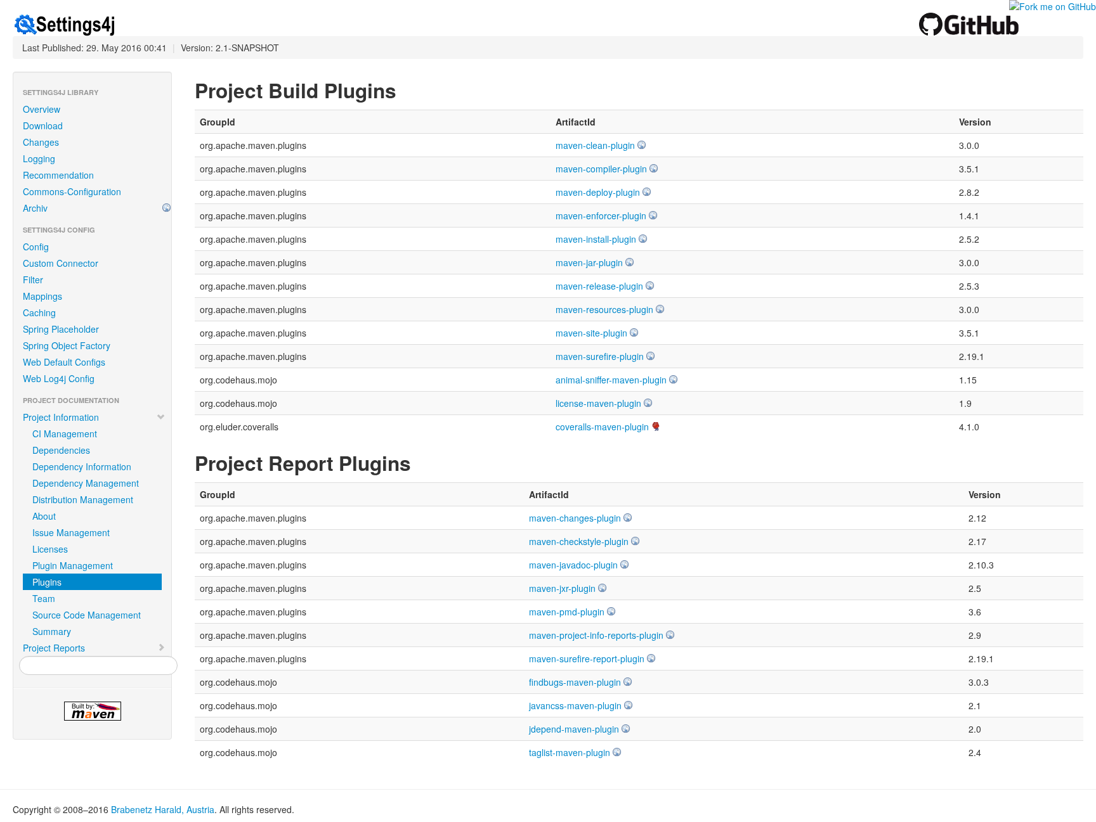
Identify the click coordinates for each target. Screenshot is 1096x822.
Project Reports (54, 647)
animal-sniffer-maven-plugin (611, 379)
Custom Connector (60, 263)
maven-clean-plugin (595, 145)
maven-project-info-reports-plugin (596, 635)
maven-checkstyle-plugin (579, 541)
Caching (39, 312)
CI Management (64, 433)
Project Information (61, 417)
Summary (51, 631)
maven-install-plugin (596, 239)
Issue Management (71, 532)
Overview (41, 109)
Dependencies (61, 450)
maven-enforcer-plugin (601, 215)
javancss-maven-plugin (575, 705)
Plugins (47, 581)
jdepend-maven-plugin (574, 728)
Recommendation (58, 175)
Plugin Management (72, 565)
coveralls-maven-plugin (602, 426)
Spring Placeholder (61, 329)
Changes (41, 142)
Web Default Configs (64, 362)
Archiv (35, 208)
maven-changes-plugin (575, 517)
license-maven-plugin (598, 403)
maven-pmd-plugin (566, 611)
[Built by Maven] (92, 711)
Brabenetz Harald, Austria (162, 809)
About (44, 516)
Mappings (42, 296)
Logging (39, 158)
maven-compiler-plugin (601, 168)
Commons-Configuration (72, 191)
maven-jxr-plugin (562, 588)
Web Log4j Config (59, 378)
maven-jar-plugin (589, 262)
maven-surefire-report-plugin (586, 658)
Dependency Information (81, 466)
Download (43, 125)
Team (43, 598)
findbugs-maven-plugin (575, 682)
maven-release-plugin (599, 285)
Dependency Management (85, 483)
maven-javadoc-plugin (573, 564)
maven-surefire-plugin (600, 356)
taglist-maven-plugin (569, 752)
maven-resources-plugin (604, 309)
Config (36, 246)
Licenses (50, 549)
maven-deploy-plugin (598, 192)
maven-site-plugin (591, 332)
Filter (33, 279)
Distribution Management (82, 499)
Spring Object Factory (66, 345)
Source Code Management (86, 614)
